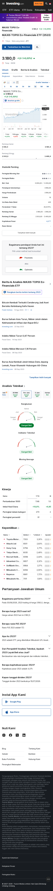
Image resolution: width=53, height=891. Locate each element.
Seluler (5, 754)
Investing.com (7, 327)
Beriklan (32, 754)
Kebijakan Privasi (8, 866)
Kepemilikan (17, 76)
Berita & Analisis (29, 70)
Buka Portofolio (8, 759)
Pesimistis (29, 258)
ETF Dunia (27, 10)
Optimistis (29, 270)
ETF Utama (14, 10)
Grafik (14, 70)
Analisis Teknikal (12, 385)
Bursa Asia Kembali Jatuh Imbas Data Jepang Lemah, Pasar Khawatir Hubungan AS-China (25, 364)
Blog (4, 749)
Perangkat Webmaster (11, 764)
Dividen (41, 76)
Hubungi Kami (34, 759)
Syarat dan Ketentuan (10, 858)
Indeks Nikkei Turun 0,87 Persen (18, 336)
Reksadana (40, 10)
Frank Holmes (7, 310)
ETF (5, 10)
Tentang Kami (34, 749)
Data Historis (30, 76)
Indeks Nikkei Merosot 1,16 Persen (19, 349)
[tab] (15, 394)
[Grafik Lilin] (4, 82)
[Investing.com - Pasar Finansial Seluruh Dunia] (15, 3)
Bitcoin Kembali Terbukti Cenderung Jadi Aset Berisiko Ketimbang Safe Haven (25, 304)
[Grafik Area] (8, 82)
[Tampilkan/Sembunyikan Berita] (17, 82)
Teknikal (45, 70)
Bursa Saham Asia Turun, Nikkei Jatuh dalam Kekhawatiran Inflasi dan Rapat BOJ (24, 321)
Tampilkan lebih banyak (27, 233)
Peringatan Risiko (8, 875)
